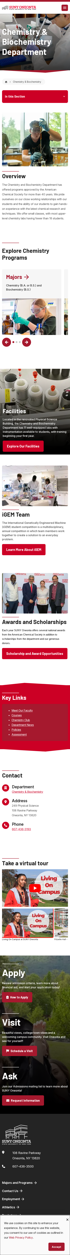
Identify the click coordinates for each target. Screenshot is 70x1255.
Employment (11, 1199)
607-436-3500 (23, 1166)
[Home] (6, 81)
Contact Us (10, 1191)
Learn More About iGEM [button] (23, 549)
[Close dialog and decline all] (67, 1217)
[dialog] (35, 1235)
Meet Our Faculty (22, 710)
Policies (16, 729)
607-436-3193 (21, 829)
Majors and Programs (17, 1183)
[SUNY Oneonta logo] (19, 8)
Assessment (19, 734)
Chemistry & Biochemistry (27, 791)
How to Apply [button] (19, 997)
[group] (35, 925)
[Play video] (35, 888)
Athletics (9, 1207)
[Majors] (31, 316)
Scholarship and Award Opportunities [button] (34, 653)
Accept (56, 1246)
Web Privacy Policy (21, 1237)
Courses (17, 715)
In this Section (15, 96)
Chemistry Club (21, 720)
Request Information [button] (25, 1100)
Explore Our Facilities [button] (23, 446)
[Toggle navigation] (65, 8)
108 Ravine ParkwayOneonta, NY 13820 (26, 1155)
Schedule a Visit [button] (21, 1051)
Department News (23, 725)
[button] (6, 342)
